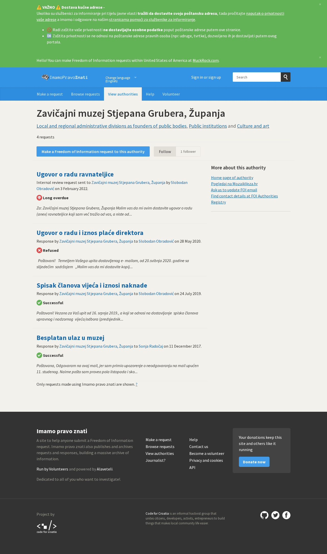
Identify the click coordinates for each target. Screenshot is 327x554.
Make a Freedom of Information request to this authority (93, 151)
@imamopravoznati (275, 515)
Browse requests (85, 94)
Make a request (50, 94)
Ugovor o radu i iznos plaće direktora (90, 233)
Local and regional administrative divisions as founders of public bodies (111, 126)
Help (150, 94)
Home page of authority (232, 177)
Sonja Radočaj (151, 346)
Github (264, 515)
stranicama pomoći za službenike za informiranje (152, 19)
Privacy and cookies (206, 460)
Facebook (286, 515)
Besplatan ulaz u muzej (70, 338)
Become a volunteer (206, 453)
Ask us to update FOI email (234, 189)
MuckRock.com (206, 60)
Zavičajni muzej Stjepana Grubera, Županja (128, 182)
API (192, 467)
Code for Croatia (47, 526)
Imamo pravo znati (65, 77)
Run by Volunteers (52, 469)
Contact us (198, 446)
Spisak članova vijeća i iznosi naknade (92, 285)
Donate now (254, 461)
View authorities (123, 94)
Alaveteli (104, 469)
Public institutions (208, 126)
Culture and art (253, 126)
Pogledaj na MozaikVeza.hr (234, 183)
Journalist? (156, 460)
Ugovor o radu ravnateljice (75, 174)
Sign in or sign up (206, 77)
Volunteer (171, 94)
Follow (165, 151)
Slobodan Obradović (156, 241)
